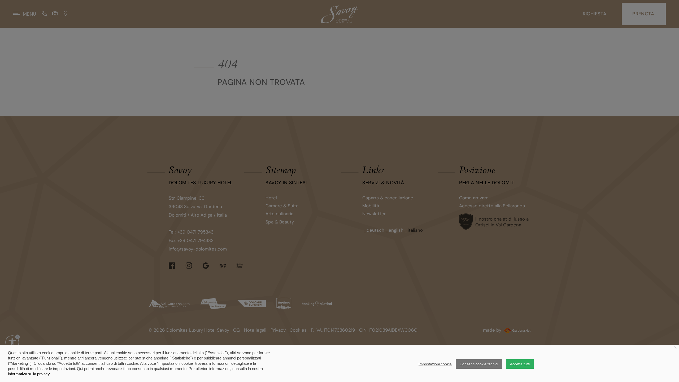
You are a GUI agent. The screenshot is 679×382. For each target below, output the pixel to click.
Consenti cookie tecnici (479, 364)
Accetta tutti (520, 364)
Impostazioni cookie (435, 364)
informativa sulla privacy (29, 374)
